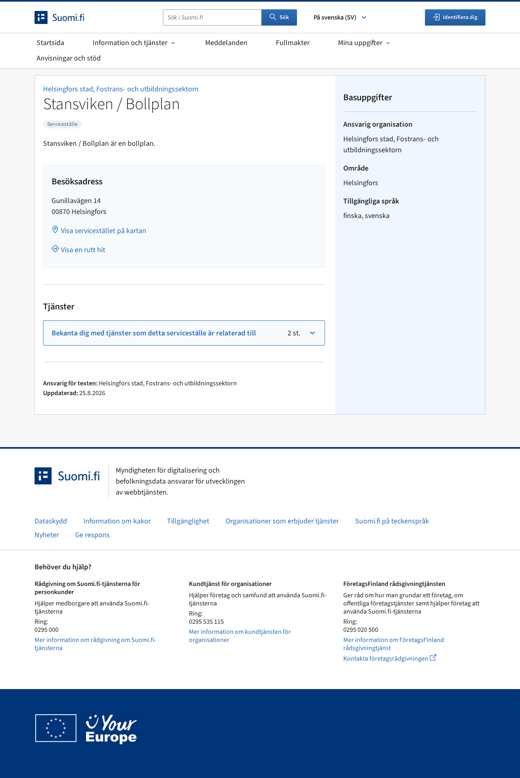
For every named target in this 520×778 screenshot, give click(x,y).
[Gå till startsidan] (67, 17)
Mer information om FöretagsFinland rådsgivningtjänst (393, 644)
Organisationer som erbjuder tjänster (282, 521)
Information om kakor (117, 521)
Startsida (50, 43)
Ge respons (92, 535)
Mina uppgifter (360, 43)
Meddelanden (226, 43)
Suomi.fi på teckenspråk (392, 521)
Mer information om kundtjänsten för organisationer (240, 636)
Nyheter (47, 535)
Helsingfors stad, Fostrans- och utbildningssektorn (121, 89)
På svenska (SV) (335, 17)
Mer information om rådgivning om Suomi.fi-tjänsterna (95, 644)
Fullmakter (293, 43)
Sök (284, 17)
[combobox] (212, 17)
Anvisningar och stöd (69, 58)
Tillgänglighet (188, 521)
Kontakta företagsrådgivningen (396, 658)
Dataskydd (51, 521)
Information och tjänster (130, 43)
